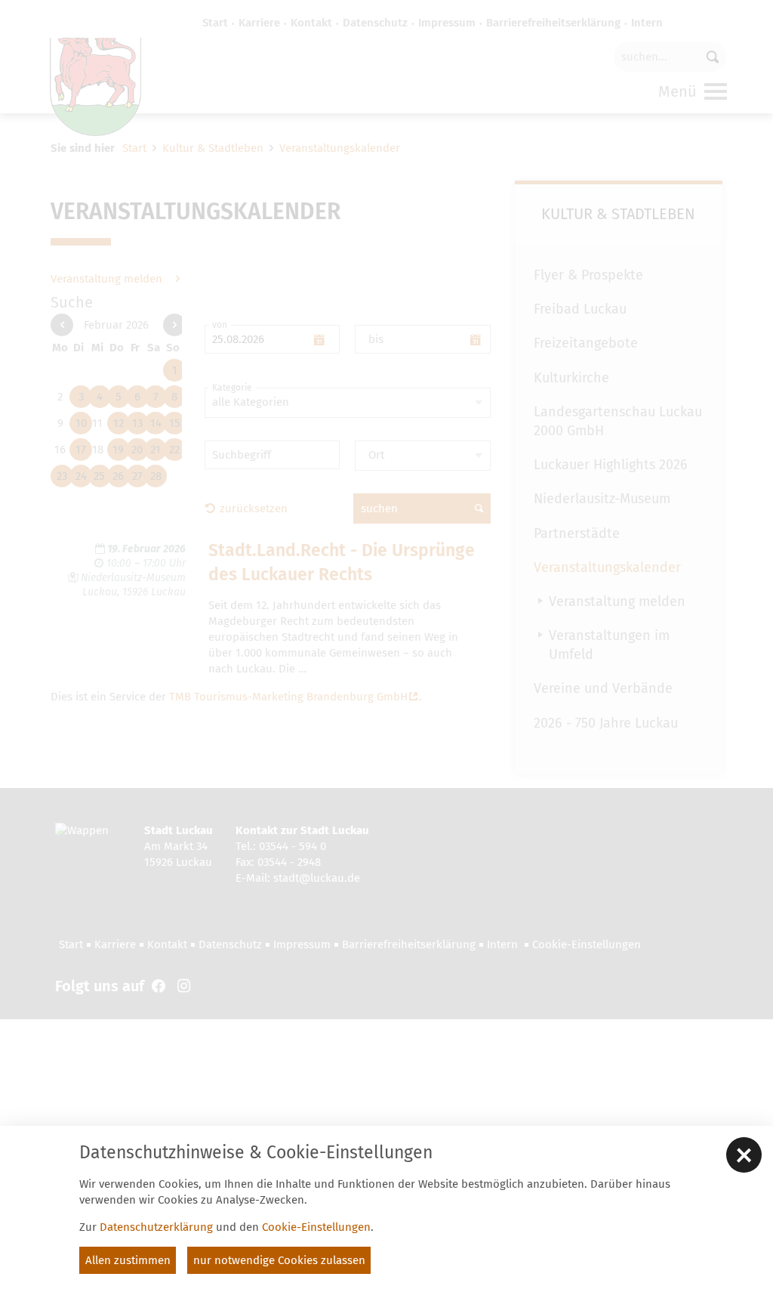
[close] (744, 1155)
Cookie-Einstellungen (316, 1227)
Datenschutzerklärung (156, 1227)
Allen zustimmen (128, 1260)
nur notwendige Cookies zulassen (279, 1260)
